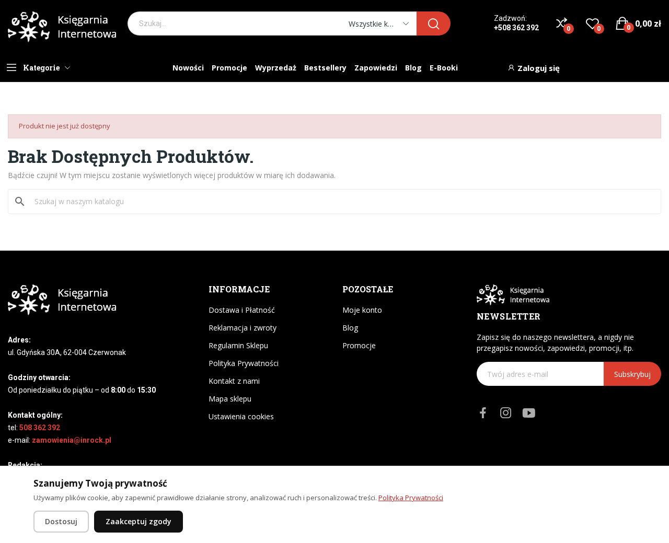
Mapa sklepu (230, 399)
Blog (350, 328)
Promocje (359, 345)
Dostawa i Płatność (242, 310)
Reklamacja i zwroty (242, 328)
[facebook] (483, 413)
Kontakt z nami (234, 381)
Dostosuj (61, 521)
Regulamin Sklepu (238, 345)
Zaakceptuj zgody (138, 521)
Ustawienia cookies (241, 416)
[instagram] (506, 413)
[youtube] (529, 413)
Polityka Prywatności (244, 363)
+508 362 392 (516, 27)
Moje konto (362, 310)
